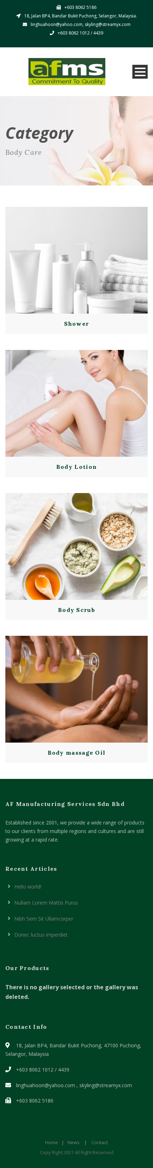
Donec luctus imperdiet (41, 934)
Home (51, 1142)
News (74, 1142)
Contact (99, 1142)
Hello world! (27, 886)
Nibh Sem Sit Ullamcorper (43, 918)
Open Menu (140, 72)
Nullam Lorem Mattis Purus (46, 902)
